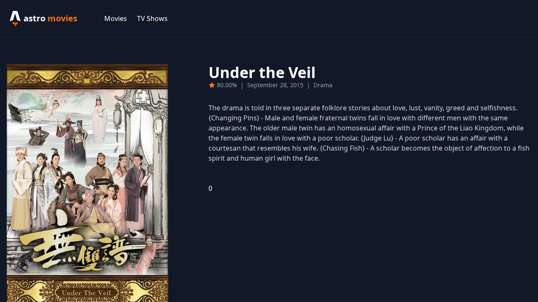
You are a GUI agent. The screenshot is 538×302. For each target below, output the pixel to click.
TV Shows (152, 18)
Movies (115, 18)
